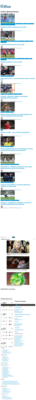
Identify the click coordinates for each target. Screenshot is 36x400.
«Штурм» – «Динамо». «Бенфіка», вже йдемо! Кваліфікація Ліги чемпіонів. (14, 97)
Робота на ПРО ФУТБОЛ (7, 397)
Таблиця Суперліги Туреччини (8, 376)
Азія (1, 58)
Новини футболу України (9, 76)
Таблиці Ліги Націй (6, 392)
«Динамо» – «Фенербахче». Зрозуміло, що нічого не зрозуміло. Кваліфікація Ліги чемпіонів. (16, 203)
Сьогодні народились (19, 329)
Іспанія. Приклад (18, 338)
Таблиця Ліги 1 (5, 373)
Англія (2, 23)
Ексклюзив (8, 23)
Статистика (17, 327)
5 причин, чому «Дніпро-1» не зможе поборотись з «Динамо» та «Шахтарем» (16, 185)
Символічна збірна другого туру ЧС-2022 (12, 44)
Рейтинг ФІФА (17, 325)
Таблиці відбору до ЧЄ (7, 391)
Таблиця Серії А (5, 370)
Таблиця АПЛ (5, 368)
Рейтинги (17, 321)
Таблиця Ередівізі (6, 374)
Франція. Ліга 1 (17, 341)
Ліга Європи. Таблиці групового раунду (10, 382)
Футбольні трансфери (19, 311)
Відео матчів (17, 310)
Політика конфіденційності (7, 398)
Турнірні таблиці (4, 362)
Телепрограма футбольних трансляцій (22, 314)
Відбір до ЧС (5, 357)
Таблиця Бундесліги (6, 372)
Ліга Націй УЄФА (6, 360)
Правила (16, 318)
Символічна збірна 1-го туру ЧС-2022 (11, 62)
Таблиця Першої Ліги (6, 367)
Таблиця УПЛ (5, 366)
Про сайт (4, 395)
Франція (7, 24)
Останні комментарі (18, 312)
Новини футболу (18, 307)
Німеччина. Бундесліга (19, 340)
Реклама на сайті (6, 396)
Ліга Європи (5, 350)
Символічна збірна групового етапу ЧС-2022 (13, 27)
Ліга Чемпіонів (10, 94)
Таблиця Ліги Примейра (7, 375)
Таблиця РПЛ (5, 377)
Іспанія (14, 23)
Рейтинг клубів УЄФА (18, 324)
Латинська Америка (19, 23)
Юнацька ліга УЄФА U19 (7, 352)
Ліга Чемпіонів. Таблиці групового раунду (10, 381)
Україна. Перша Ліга (18, 336)
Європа (11, 23)
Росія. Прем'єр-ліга (18, 345)
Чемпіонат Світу (12, 24)
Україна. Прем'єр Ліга (19, 335)
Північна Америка (30, 23)
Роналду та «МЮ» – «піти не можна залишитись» (15, 132)
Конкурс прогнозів (18, 316)
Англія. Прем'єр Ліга (18, 337)
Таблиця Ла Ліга (6, 369)
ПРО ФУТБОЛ (6, 393)
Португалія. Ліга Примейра (20, 343)
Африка (4, 23)
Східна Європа (3, 24)
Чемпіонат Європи (6, 358)
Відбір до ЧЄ (5, 359)
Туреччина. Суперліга (19, 344)
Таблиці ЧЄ (5, 390)
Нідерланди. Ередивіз (19, 342)
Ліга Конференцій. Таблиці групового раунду (11, 383)
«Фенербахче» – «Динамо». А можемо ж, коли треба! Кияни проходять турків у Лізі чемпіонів (16, 167)
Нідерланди (25, 23)
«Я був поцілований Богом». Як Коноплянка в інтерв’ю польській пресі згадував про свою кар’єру (17, 149)
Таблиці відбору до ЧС (7, 389)
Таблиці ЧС (5, 388)
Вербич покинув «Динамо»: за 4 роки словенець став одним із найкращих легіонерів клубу (16, 115)
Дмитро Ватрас (6, 30)
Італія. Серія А (17, 339)
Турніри (16, 331)
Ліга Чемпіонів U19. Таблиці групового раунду (11, 384)
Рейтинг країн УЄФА (18, 323)
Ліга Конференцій (6, 351)
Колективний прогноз (19, 319)
